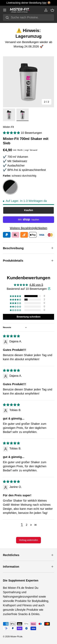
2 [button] (26, 524)
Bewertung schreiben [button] (28, 317)
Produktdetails (13, 260)
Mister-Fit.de (16, 636)
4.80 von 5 (36, 284)
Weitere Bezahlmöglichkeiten (28, 228)
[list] (28, 81)
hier (44, 2)
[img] (11, 336)
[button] (52, 10)
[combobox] (28, 17)
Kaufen (28, 210)
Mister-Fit (8, 126)
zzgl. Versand (31, 150)
